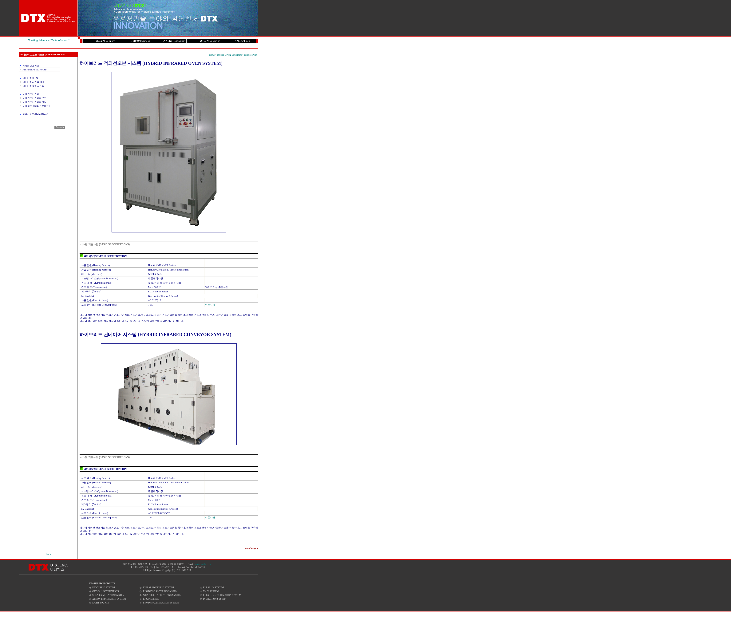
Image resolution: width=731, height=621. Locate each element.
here (48, 554)
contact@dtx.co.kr (203, 564)
